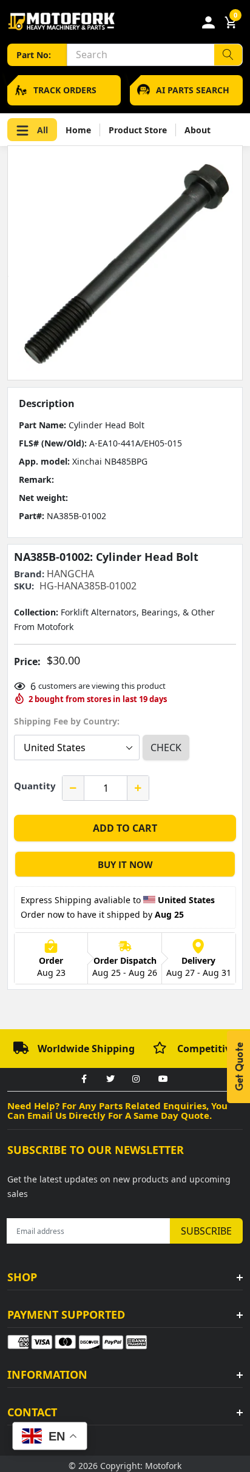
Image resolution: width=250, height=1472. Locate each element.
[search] (228, 54)
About (197, 130)
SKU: (24, 586)
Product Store (138, 130)
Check (165, 747)
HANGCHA (70, 573)
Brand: (29, 574)
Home (78, 130)
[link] (83, 1079)
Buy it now (125, 864)
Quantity (35, 786)
